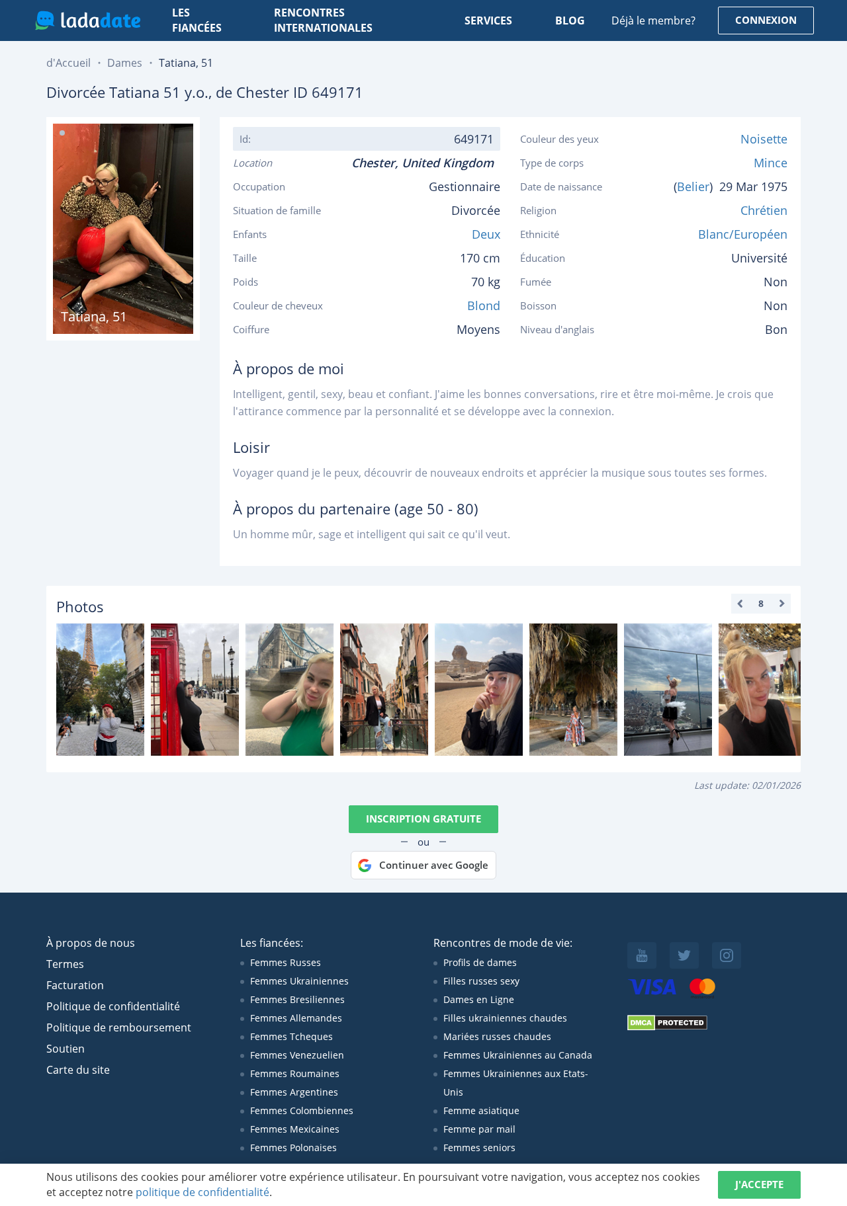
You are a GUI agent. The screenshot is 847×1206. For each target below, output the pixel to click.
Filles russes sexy (481, 981)
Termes (65, 964)
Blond (483, 305)
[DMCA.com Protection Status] (667, 1027)
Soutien (65, 1048)
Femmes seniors (479, 1147)
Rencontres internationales (323, 20)
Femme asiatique (481, 1110)
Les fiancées (197, 20)
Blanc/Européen (742, 234)
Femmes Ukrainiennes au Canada (517, 1055)
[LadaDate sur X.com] (684, 955)
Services (488, 20)
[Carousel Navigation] (761, 604)
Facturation (75, 985)
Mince (770, 163)
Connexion (766, 19)
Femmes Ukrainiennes (299, 981)
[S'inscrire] (100, 689)
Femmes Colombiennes (301, 1110)
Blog (570, 20)
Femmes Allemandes (296, 1018)
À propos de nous (90, 943)
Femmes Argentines (294, 1092)
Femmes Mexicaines (294, 1129)
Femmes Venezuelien (297, 1055)
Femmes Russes (285, 962)
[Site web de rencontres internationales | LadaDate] (87, 20)
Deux (486, 234)
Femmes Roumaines (294, 1073)
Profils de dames (480, 962)
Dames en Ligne (478, 999)
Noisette (763, 139)
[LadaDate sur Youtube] (641, 955)
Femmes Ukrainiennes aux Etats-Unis (515, 1082)
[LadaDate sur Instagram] (726, 955)
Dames (124, 63)
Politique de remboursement (118, 1027)
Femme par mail (479, 1129)
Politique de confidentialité (113, 1006)
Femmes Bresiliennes (297, 999)
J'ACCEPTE (759, 1184)
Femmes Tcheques (291, 1036)
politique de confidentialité (202, 1192)
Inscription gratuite (423, 818)
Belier (693, 186)
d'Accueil (68, 63)
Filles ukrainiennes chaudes (505, 1018)
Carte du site (78, 1070)
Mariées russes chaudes (497, 1036)
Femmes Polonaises (293, 1147)
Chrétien (763, 210)
